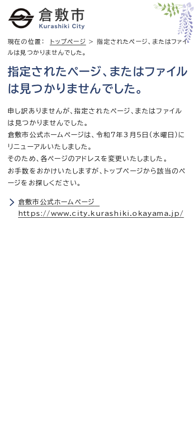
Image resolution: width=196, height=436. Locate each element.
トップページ (68, 42)
